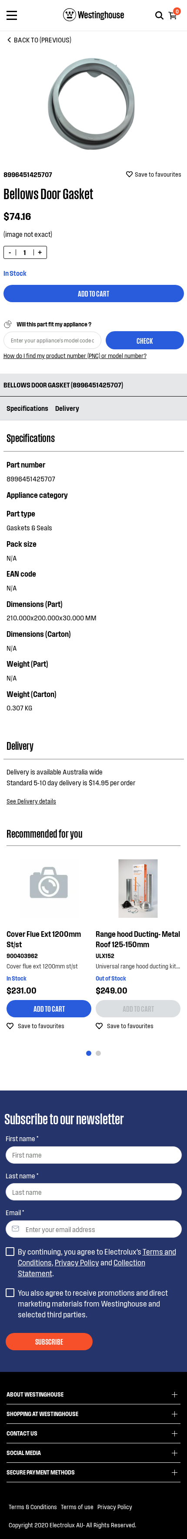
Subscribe (49, 1341)
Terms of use (77, 1506)
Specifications (27, 408)
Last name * (22, 1175)
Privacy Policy (77, 1262)
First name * (22, 1138)
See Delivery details (31, 801)
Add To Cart (93, 293)
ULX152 (105, 955)
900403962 (22, 955)
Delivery (67, 408)
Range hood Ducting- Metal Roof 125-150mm (138, 939)
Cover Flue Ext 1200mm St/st (44, 939)
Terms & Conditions (33, 1506)
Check (145, 340)
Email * (15, 1212)
